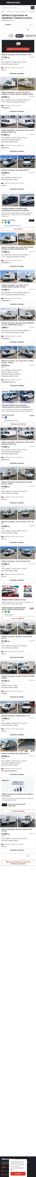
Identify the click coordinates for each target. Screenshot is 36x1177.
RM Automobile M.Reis (8, 220)
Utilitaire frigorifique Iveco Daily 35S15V (15, 170)
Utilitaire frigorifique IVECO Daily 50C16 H (15, 753)
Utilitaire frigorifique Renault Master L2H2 (15, 716)
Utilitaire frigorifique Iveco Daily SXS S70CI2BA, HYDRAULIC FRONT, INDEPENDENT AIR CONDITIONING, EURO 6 (17, 248)
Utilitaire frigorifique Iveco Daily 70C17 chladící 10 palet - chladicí (17, 362)
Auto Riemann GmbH (8, 415)
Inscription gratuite (18, 811)
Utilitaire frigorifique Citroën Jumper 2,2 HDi (16, 54)
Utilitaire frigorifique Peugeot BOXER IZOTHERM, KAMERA (18, 677)
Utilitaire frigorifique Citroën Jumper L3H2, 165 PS (17, 522)
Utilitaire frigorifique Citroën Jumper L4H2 (15, 561)
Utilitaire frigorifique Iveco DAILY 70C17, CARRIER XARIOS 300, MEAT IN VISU (15, 286)
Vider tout (19, 36)
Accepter (18, 1174)
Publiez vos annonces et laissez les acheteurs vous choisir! (17, 795)
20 (28, 30)
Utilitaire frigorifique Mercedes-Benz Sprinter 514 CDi (16, 637)
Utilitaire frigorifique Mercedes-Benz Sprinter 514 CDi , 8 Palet (16, 483)
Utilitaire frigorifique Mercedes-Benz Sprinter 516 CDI (16, 830)
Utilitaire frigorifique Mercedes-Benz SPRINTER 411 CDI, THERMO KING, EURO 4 (17, 324)
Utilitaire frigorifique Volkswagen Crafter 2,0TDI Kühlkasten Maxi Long (17, 131)
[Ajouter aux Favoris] (33, 73)
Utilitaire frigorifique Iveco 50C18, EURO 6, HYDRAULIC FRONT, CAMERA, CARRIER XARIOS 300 (17, 93)
